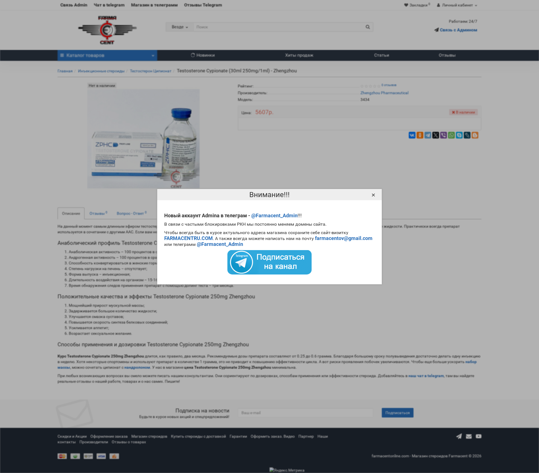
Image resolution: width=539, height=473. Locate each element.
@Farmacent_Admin (274, 215)
